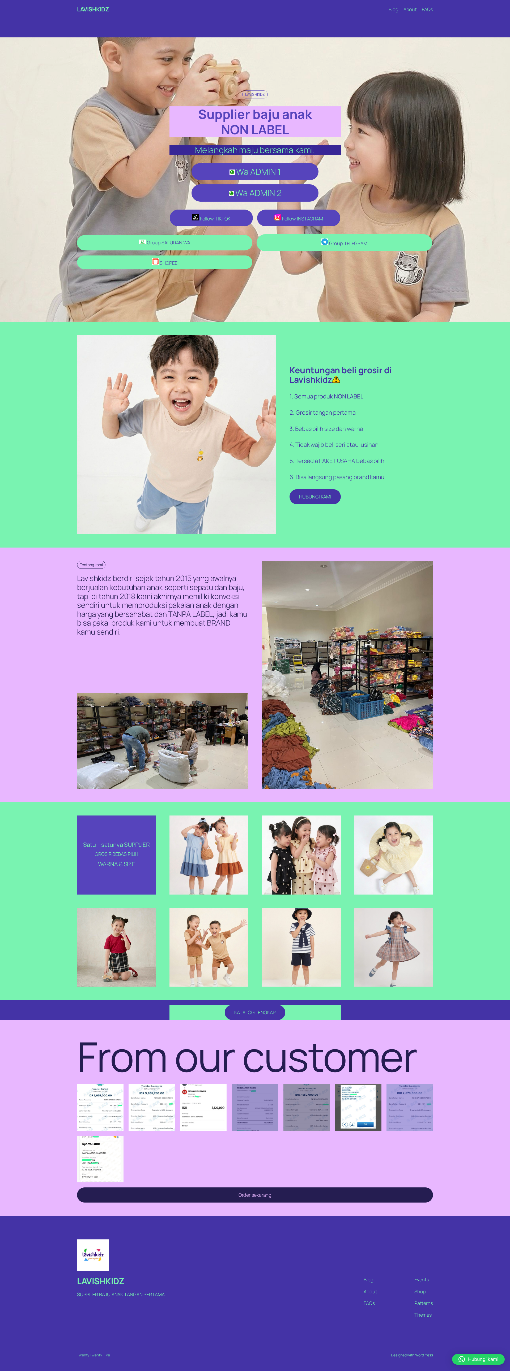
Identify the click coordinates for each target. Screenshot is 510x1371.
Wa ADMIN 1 (258, 171)
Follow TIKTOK (215, 218)
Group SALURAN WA (168, 242)
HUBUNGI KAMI (315, 496)
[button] (478, 1359)
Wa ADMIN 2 (258, 193)
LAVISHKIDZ (93, 9)
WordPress (424, 1354)
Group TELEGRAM (347, 243)
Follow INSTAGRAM (302, 218)
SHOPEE (168, 263)
